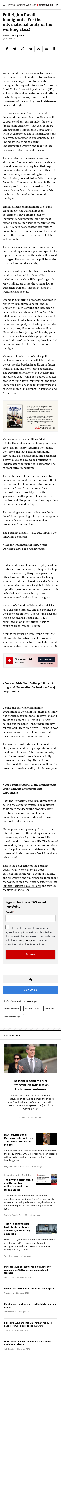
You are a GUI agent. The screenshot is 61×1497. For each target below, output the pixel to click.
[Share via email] (38, 49)
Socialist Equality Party (13, 35)
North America (11, 1008)
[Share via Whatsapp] (23, 49)
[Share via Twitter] (15, 49)
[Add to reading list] (54, 49)
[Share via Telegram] (31, 49)
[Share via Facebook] (7, 49)
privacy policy (23, 940)
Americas (49, 1008)
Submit (30, 954)
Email (9, 912)
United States (32, 1008)
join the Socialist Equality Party (22, 886)
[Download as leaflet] (46, 49)
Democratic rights (13, 1016)
